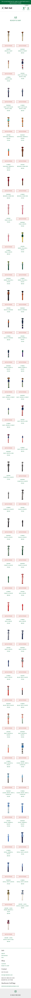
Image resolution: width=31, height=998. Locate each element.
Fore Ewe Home (6, 8)
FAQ (2, 957)
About (3, 953)
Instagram (15, 991)
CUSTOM (3, 963)
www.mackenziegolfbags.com (10, 986)
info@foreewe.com (6, 975)
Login (26, 5)
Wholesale (4, 955)
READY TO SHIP (5, 965)
